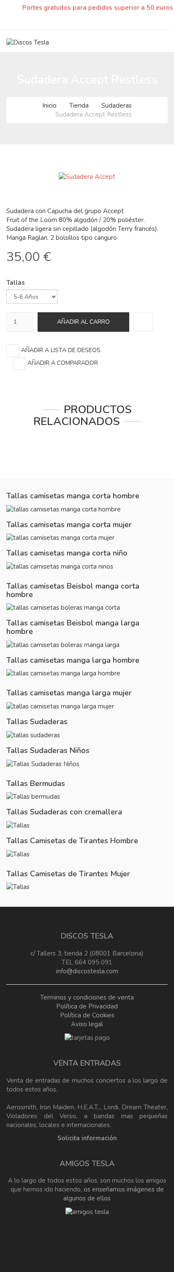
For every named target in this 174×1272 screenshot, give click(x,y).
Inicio (49, 105)
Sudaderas (116, 105)
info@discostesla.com (87, 971)
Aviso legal (87, 1024)
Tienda (79, 105)
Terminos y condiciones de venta (87, 997)
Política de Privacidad (87, 1006)
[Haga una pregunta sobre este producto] (143, 322)
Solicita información (87, 1138)
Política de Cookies (87, 1015)
